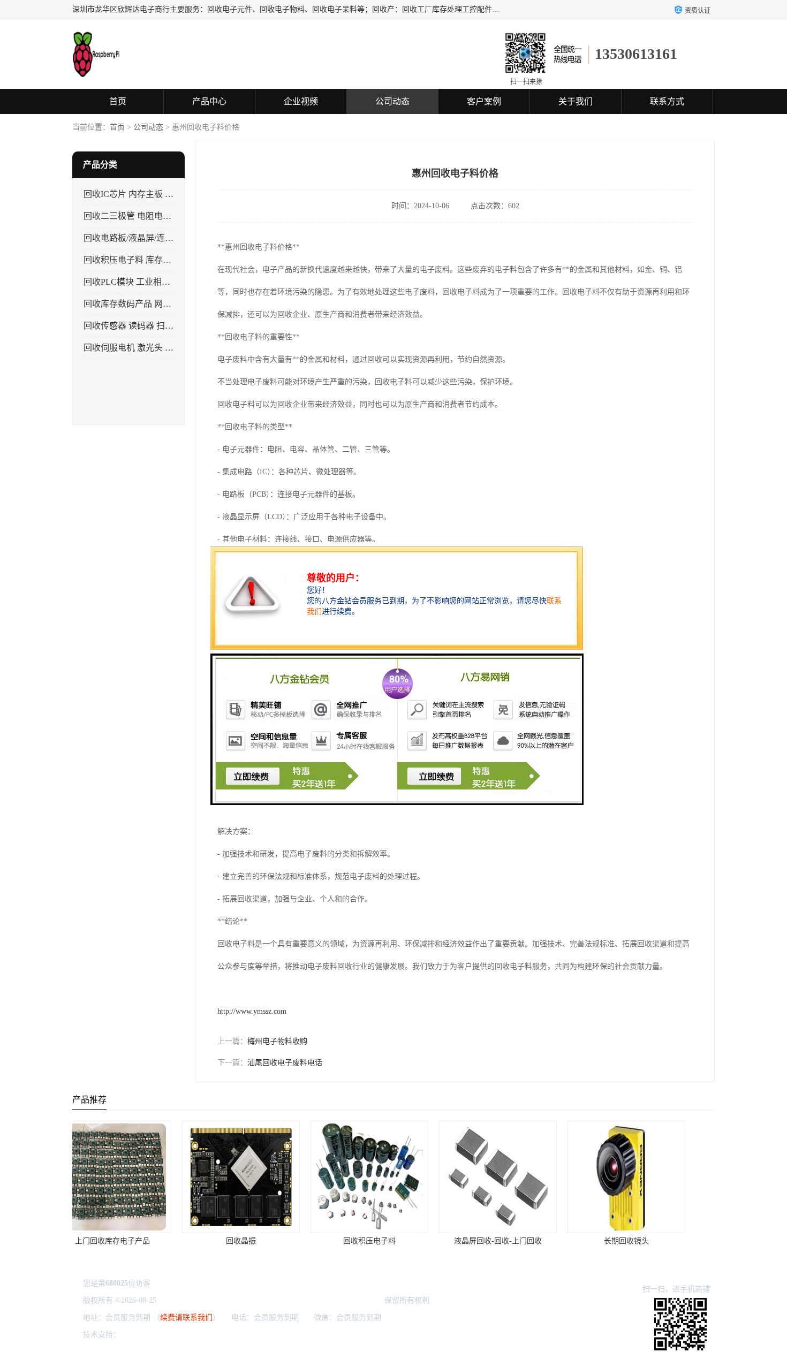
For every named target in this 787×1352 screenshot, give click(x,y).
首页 (117, 101)
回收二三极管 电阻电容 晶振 (137, 216)
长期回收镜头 (522, 1241)
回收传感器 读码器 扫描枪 (133, 325)
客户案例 (484, 101)
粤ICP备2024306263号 (194, 1300)
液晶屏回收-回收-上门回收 (393, 1241)
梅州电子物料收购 (277, 1041)
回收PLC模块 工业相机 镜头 (137, 281)
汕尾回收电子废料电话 (284, 1063)
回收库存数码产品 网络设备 (136, 303)
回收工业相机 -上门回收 (651, 1241)
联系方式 (667, 101)
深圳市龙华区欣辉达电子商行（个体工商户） (307, 1300)
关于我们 (575, 101)
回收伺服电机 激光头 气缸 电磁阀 (147, 347)
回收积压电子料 (265, 1241)
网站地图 (249, 1335)
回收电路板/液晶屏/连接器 (133, 237)
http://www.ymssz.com (251, 1011)
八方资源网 (141, 1335)
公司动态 (392, 101)
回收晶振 (137, 1241)
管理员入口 (213, 1335)
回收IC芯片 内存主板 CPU (133, 194)
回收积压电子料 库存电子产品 (140, 259)
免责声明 (177, 1335)
